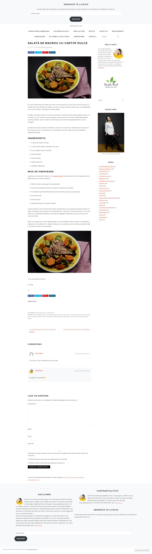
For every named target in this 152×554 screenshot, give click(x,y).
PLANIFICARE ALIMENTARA (106, 207)
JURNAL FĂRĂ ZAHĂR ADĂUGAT (108, 198)
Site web (31, 443)
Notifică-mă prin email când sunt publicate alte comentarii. (48, 459)
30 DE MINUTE (50, 312)
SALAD (101, 215)
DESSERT (101, 183)
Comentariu (32, 404)
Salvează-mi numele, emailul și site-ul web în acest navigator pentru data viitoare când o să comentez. (58, 454)
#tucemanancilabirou (40, 312)
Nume (29, 429)
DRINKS (101, 186)
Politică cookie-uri (33, 549)
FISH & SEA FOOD (104, 190)
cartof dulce (50, 314)
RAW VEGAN (102, 210)
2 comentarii (49, 47)
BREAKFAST (102, 178)
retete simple (66, 316)
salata (81, 316)
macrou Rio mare (85, 314)
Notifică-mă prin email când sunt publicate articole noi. (47, 463)
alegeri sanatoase (37, 314)
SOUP (100, 219)
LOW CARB (102, 202)
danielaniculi (39, 370)
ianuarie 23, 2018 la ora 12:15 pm (82, 370)
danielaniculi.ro (76, 26)
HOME (101, 195)
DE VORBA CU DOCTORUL (106, 181)
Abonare (76, 19)
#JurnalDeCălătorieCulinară (106, 166)
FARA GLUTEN (103, 188)
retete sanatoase (58, 316)
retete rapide (50, 316)
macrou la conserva (76, 314)
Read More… (101, 67)
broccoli (44, 314)
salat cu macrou (74, 316)
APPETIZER (102, 173)
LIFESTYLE (102, 200)
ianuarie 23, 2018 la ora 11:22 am (82, 353)
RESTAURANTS (103, 212)
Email (29, 436)
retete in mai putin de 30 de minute (37, 316)
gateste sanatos (58, 314)
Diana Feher (39, 353)
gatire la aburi (66, 314)
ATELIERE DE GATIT (104, 176)
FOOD (101, 193)
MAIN (100, 205)
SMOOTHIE (102, 217)
